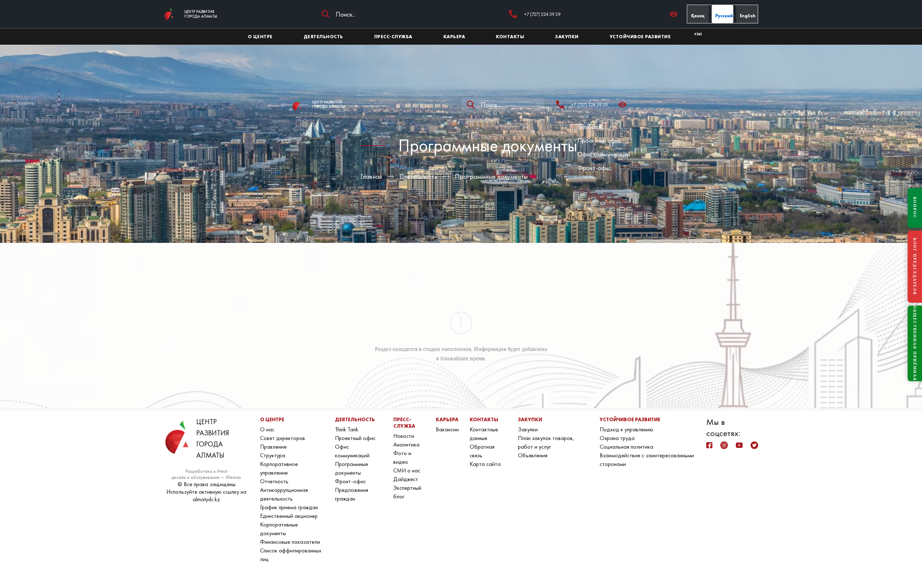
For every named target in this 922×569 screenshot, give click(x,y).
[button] (675, 14)
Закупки (528, 429)
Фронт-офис (594, 168)
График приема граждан (289, 507)
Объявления (532, 455)
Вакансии (447, 429)
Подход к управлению (626, 429)
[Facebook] (709, 445)
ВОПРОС (915, 208)
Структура (272, 455)
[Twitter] (754, 445)
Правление (273, 446)
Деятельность (418, 176)
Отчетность (274, 481)
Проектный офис (599, 140)
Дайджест (405, 479)
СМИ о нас (406, 470)
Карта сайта (485, 464)
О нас (267, 429)
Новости (403, 436)
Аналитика (406, 444)
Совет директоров (282, 438)
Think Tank (589, 127)
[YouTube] (739, 445)
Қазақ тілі (698, 18)
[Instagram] (724, 445)
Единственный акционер (289, 516)
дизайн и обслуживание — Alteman (206, 477)
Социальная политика (626, 446)
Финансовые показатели (290, 542)
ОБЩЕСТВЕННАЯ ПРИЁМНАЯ (915, 343)
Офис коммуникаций (603, 154)
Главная (371, 176)
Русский (724, 16)
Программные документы (491, 176)
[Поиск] (325, 14)
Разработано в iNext (206, 471)
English (748, 16)
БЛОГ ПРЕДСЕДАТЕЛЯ (915, 266)
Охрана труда (617, 438)
